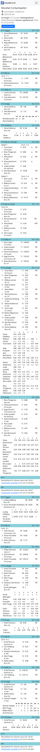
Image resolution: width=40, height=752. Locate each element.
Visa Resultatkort (8, 26)
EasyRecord (9, 2)
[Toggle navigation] (36, 3)
